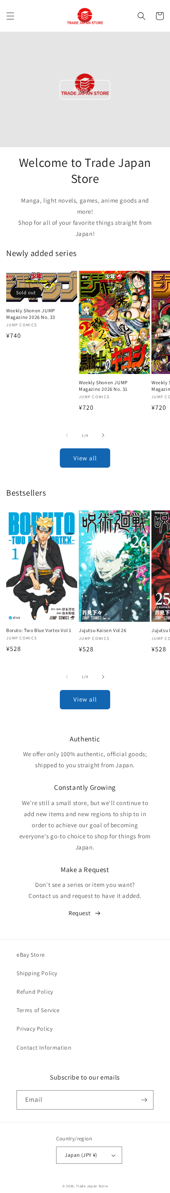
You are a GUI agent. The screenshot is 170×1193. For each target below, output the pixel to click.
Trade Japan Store (92, 1186)
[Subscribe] (144, 1100)
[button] (10, 16)
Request (79, 913)
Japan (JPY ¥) (81, 1154)
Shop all (85, 89)
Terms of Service (38, 1010)
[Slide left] (67, 435)
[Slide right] (103, 435)
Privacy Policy (34, 1028)
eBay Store (31, 954)
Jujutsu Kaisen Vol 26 (103, 630)
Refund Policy (35, 991)
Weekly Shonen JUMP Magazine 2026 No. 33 (30, 313)
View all (85, 458)
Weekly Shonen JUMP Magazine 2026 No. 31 (103, 385)
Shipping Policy (37, 973)
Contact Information (44, 1047)
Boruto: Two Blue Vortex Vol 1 (38, 630)
